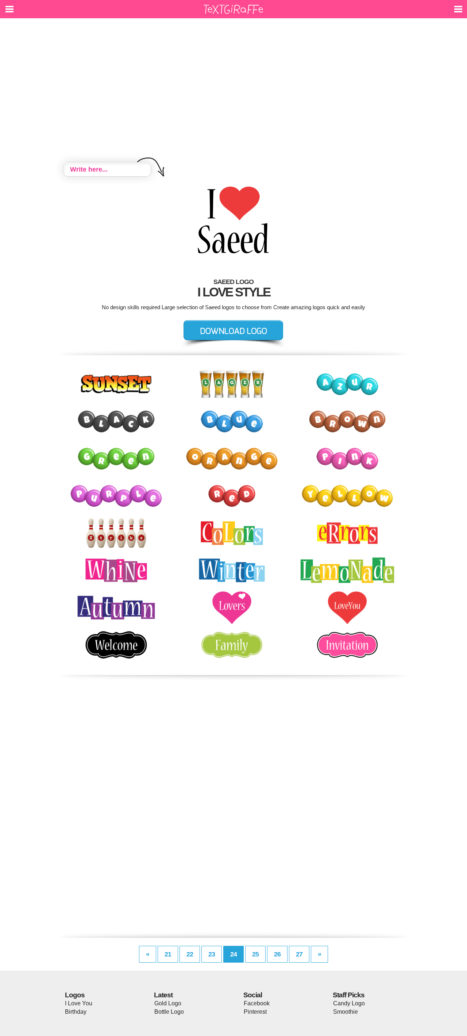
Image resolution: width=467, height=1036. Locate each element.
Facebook (257, 1003)
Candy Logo (349, 1003)
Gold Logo (167, 1003)
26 (277, 954)
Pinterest (255, 1012)
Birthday (75, 1012)
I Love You (78, 1003)
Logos (75, 995)
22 (189, 954)
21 (168, 954)
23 (211, 954)
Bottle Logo (169, 1012)
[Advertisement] (233, 91)
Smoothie (345, 1012)
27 (299, 954)
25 (255, 954)
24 (233, 954)
